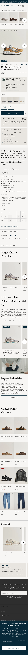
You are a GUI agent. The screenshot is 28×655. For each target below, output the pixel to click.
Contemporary (8, 169)
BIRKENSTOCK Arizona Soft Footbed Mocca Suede (20, 436)
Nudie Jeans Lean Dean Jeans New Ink (20, 512)
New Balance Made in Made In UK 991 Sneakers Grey (4, 26)
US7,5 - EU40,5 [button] (4, 107)
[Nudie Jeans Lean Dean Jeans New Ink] (21, 510)
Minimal (6, 172)
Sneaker (8, 30)
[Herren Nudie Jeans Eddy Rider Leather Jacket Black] (21, 475)
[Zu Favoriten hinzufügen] (19, 263)
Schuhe (3, 30)
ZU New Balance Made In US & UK (12, 320)
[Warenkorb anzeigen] (23, 5)
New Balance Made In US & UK (4, 24)
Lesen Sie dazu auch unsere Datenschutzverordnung (14, 597)
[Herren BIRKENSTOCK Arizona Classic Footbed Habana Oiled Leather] (7, 425)
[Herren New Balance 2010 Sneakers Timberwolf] (12, 539)
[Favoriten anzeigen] (20, 5)
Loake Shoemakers (13, 24)
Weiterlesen (14, 636)
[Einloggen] (18, 6)
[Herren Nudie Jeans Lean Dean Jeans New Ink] (21, 501)
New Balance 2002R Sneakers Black (6, 486)
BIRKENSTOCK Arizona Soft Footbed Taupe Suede (6, 461)
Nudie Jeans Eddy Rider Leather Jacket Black (20, 486)
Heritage (16, 169)
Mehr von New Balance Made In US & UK (13, 301)
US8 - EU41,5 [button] (10, 107)
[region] (14, 570)
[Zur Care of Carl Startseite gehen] (7, 5)
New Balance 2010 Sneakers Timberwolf (11, 553)
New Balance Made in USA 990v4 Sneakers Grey (22, 26)
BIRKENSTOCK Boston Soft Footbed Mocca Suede (20, 461)
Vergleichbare (9, 254)
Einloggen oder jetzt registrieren (12, 90)
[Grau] (4, 100)
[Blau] (10, 100)
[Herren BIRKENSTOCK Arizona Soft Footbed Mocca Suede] (21, 425)
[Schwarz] (16, 100)
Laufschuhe (14, 30)
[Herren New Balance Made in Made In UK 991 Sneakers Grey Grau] (11, 273)
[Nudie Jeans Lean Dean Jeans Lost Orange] (7, 510)
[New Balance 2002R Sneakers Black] (7, 485)
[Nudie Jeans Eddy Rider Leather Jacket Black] (21, 485)
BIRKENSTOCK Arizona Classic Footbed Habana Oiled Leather (7, 436)
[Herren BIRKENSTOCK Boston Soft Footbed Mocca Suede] (21, 450)
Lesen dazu (13, 397)
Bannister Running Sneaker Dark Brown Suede (13, 26)
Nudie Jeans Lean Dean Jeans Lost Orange (6, 512)
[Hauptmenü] (25, 6)
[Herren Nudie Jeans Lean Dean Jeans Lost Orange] (7, 501)
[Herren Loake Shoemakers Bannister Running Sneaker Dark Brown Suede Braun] (13, 17)
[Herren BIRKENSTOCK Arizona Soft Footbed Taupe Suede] (7, 450)
